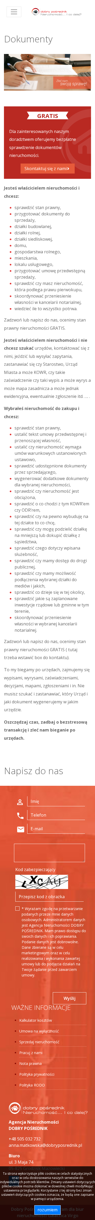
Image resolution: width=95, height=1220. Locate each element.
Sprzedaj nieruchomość (39, 1041)
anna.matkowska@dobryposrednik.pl (45, 1145)
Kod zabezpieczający (35, 869)
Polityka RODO (32, 1085)
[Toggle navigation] (14, 12)
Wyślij (69, 998)
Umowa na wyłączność (39, 1031)
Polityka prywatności (36, 1074)
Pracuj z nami (30, 1052)
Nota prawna (30, 1063)
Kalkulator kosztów (35, 1020)
